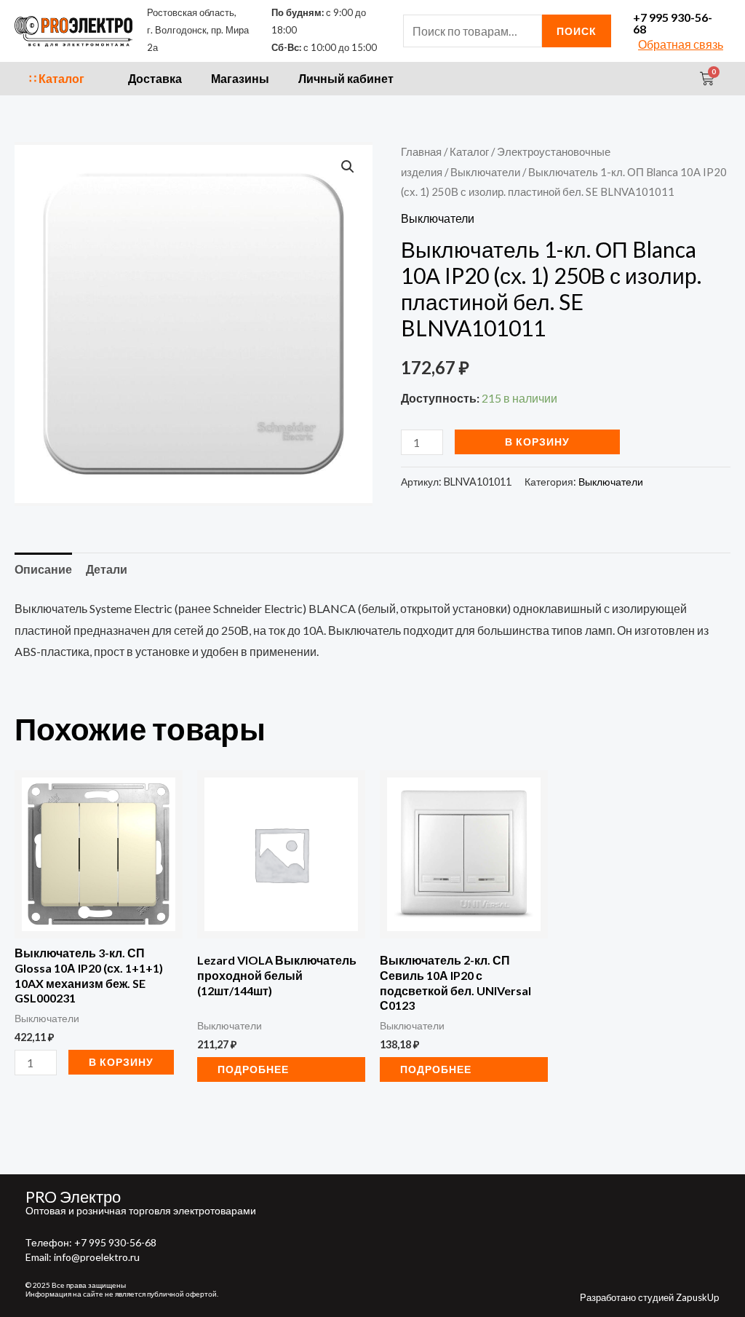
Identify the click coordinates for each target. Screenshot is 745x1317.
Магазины (240, 78)
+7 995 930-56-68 (672, 23)
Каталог (469, 151)
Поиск (577, 31)
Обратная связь (680, 44)
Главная (421, 151)
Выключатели (485, 171)
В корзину (537, 441)
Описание (43, 569)
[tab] (43, 569)
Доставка (155, 78)
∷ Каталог (56, 78)
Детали (106, 569)
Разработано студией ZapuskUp (650, 1297)
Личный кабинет (346, 78)
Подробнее (253, 1069)
